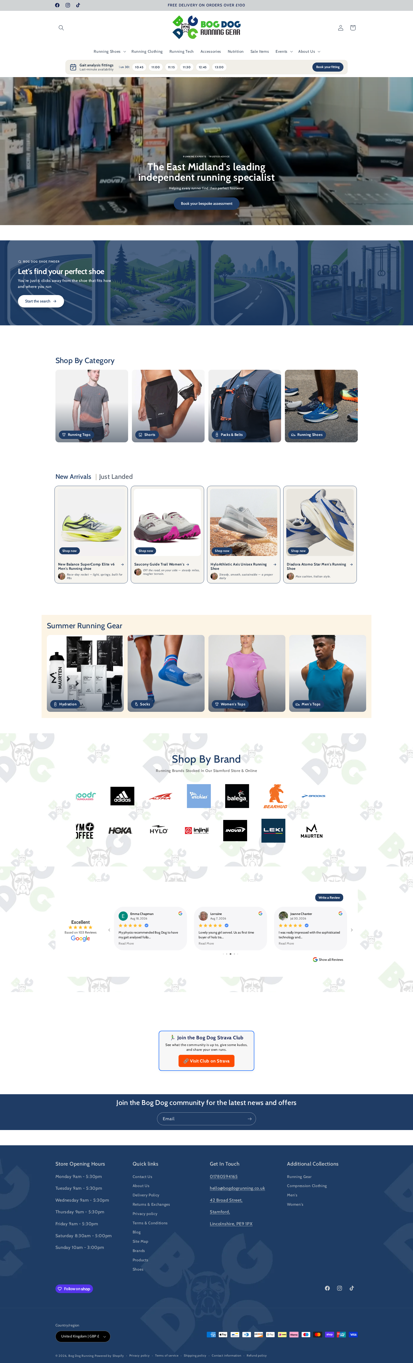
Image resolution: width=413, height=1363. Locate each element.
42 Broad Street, (226, 1219)
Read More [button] (126, 943)
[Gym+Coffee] (218, 830)
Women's (295, 1223)
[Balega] (101, 796)
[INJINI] (333, 830)
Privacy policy (145, 1233)
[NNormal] (103, 831)
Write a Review (329, 897)
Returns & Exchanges (151, 1223)
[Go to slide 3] (223, 973)
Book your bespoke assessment (206, 203)
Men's (292, 1214)
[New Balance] (142, 830)
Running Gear (299, 1196)
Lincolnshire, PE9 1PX (231, 1243)
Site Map (140, 1260)
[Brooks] (178, 796)
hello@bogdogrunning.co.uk (237, 1207)
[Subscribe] (250, 1138)
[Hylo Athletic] (295, 831)
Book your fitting (328, 67)
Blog (137, 1251)
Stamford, (220, 1231)
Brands (139, 1270)
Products (140, 1279)
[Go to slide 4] (227, 973)
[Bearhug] (139, 796)
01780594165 (224, 1196)
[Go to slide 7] (237, 973)
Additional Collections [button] (313, 1183)
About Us (141, 1205)
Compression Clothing (307, 1205)
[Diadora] (254, 796)
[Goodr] (330, 796)
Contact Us (142, 1196)
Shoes (138, 1288)
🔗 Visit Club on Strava (206, 1080)
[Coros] (216, 796)
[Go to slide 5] (231, 973)
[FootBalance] (292, 796)
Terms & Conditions (150, 1242)
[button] (61, 28)
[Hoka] (256, 830)
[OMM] (180, 831)
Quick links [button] (145, 1183)
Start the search (37, 301)
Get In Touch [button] (225, 1183)
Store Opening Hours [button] (80, 1183)
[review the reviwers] (180, 914)
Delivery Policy (146, 1214)
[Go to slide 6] (234, 973)
